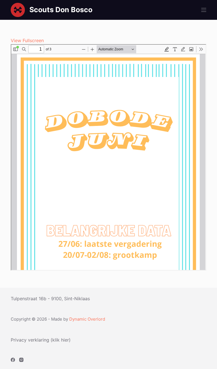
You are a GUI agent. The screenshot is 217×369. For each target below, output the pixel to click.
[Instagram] (21, 360)
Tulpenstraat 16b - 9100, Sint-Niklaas (50, 298)
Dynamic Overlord (87, 319)
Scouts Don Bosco (60, 9)
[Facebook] (13, 360)
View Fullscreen (27, 40)
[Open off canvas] (203, 9)
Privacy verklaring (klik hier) (41, 340)
